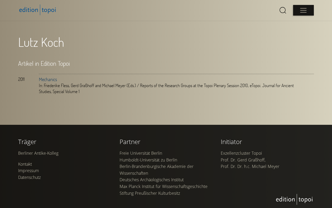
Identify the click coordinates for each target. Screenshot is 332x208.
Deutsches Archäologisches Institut (152, 180)
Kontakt (25, 164)
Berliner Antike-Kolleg (38, 153)
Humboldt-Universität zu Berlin (148, 160)
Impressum (28, 170)
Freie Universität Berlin (141, 153)
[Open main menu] (303, 10)
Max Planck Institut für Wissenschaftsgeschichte (164, 186)
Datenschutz (29, 177)
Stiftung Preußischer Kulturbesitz (150, 193)
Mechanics (48, 79)
